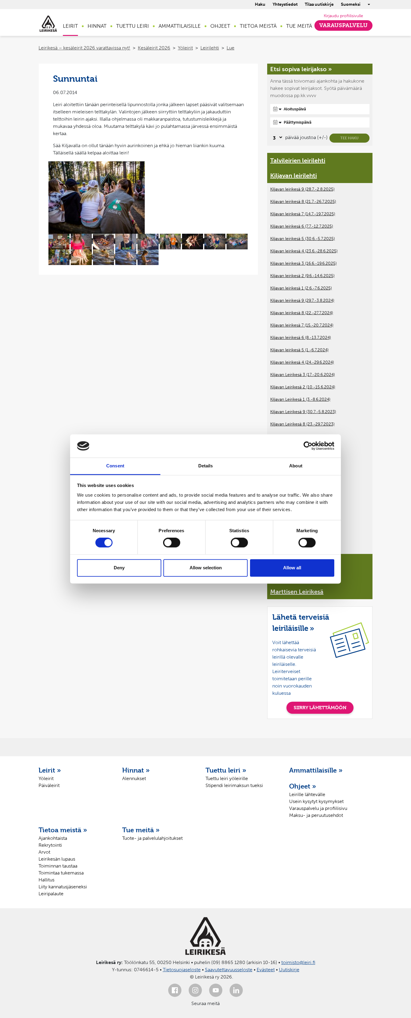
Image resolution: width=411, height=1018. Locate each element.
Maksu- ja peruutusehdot (316, 815)
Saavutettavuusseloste (228, 969)
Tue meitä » (141, 830)
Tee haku (349, 138)
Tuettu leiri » (226, 770)
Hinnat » (136, 770)
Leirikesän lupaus (57, 859)
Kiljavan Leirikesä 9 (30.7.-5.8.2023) (303, 411)
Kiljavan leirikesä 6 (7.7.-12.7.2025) (301, 226)
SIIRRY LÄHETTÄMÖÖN (320, 707)
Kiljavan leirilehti (293, 175)
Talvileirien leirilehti (297, 160)
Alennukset (134, 778)
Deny (119, 567)
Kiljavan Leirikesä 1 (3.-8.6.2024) (300, 399)
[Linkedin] (236, 990)
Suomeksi (350, 4)
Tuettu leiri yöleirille (227, 778)
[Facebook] (174, 990)
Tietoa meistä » (63, 830)
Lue (230, 48)
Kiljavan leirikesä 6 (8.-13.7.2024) (300, 337)
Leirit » (50, 770)
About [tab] (295, 465)
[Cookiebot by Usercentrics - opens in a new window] (308, 446)
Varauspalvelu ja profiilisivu (318, 808)
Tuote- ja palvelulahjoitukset (152, 838)
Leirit (70, 26)
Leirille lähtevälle (307, 794)
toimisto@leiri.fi (298, 962)
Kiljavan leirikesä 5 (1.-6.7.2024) (299, 350)
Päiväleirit (49, 785)
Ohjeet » (302, 786)
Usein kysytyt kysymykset (316, 801)
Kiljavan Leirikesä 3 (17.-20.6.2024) (302, 374)
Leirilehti (209, 48)
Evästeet (266, 969)
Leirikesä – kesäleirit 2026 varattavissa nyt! (84, 48)
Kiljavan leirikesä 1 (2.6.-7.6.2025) (301, 288)
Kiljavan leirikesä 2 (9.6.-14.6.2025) (302, 275)
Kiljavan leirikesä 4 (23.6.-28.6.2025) (304, 251)
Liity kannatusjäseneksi (63, 887)
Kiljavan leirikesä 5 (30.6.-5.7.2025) (302, 238)
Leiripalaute (51, 893)
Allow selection (206, 567)
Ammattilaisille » (316, 770)
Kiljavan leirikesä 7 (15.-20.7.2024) (301, 325)
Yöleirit (185, 48)
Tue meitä (299, 26)
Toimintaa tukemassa (61, 873)
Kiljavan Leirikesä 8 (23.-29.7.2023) (302, 424)
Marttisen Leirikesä (296, 591)
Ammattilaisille (180, 26)
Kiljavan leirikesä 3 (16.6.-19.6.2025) (303, 263)
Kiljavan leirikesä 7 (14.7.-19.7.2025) (302, 214)
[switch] (171, 543)
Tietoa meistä (258, 26)
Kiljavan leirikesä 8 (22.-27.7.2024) (301, 312)
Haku (260, 4)
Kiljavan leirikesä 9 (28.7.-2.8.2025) (302, 189)
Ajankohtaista (53, 838)
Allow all (292, 567)
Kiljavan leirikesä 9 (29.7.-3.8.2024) (302, 300)
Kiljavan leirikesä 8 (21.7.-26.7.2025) (303, 201)
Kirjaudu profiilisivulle (343, 15)
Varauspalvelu (343, 25)
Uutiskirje (289, 969)
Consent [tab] (115, 465)
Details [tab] (205, 465)
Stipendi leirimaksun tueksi (234, 785)
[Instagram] (195, 990)
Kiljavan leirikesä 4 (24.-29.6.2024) (302, 362)
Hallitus (46, 880)
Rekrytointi (50, 845)
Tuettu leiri (132, 26)
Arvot (44, 852)
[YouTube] (215, 990)
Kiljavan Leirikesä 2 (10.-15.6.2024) (302, 387)
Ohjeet (220, 26)
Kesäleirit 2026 (154, 48)
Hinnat (97, 26)
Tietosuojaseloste (182, 969)
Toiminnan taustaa (58, 866)
